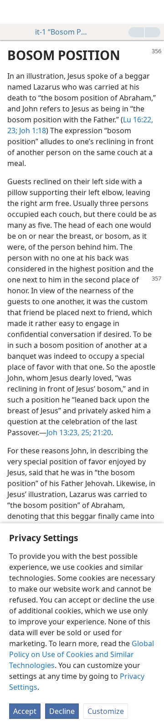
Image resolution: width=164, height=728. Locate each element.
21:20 (101, 432)
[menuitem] (14, 12)
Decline (62, 711)
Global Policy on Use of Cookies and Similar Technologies (81, 654)
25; (85, 432)
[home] (14, 12)
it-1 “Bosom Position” (62, 32)
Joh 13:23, (62, 432)
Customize (105, 711)
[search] (152, 12)
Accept (24, 711)
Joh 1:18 (31, 131)
